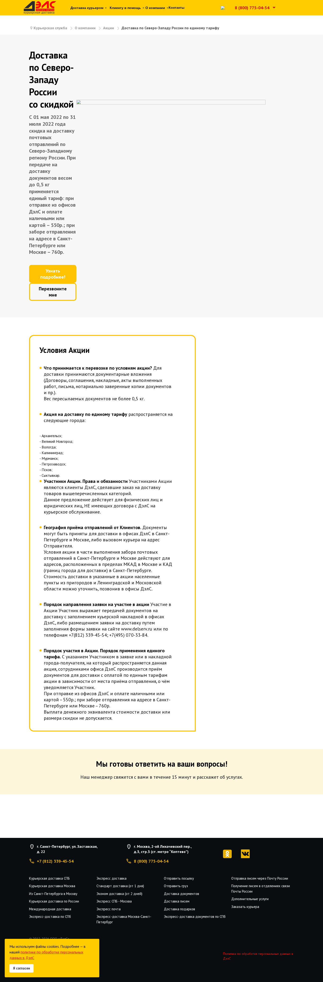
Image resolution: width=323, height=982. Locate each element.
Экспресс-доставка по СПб (50, 916)
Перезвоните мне (53, 292)
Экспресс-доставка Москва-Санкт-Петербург (123, 919)
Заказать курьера (245, 906)
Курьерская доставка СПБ (49, 878)
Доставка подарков (179, 909)
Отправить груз (176, 886)
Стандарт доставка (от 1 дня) (120, 886)
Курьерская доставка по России (54, 901)
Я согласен (21, 968)
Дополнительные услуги (250, 899)
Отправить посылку (179, 878)
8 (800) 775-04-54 (252, 7)
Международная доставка (50, 909)
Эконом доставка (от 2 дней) (119, 893)
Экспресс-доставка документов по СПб (195, 916)
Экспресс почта (108, 909)
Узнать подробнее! (52, 274)
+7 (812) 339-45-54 (55, 861)
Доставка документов (181, 893)
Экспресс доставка (111, 878)
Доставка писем (176, 901)
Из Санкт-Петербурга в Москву (53, 893)
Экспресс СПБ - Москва (114, 901)
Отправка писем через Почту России (259, 878)
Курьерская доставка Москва (52, 886)
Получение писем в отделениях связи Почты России (260, 889)
